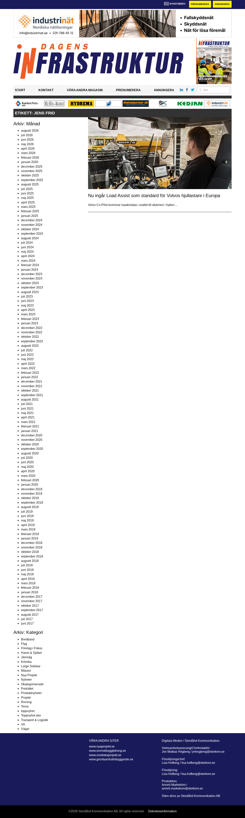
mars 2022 (28, 368)
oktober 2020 (30, 444)
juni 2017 (27, 623)
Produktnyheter (31, 693)
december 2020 (31, 435)
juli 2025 (27, 189)
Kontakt (46, 90)
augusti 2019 (30, 507)
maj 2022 (27, 359)
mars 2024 (28, 260)
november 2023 (31, 278)
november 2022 (31, 332)
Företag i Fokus (31, 648)
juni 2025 (27, 193)
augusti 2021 (30, 399)
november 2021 (31, 386)
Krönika (26, 661)
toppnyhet (27, 711)
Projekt (26, 697)
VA (23, 724)
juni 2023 (27, 300)
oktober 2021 (30, 390)
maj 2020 (27, 466)
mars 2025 (28, 206)
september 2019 (32, 502)
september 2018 (32, 556)
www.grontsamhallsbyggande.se (111, 759)
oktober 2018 (30, 551)
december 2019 (31, 489)
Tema (25, 706)
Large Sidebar (30, 666)
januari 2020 (29, 484)
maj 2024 (27, 251)
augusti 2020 (30, 453)
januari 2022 (29, 377)
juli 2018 (27, 565)
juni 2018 (27, 569)
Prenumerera (200, 4)
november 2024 (31, 224)
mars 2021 (28, 422)
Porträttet (27, 688)
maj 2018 (27, 574)
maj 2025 (27, 197)
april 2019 (28, 525)
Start (20, 90)
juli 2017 (27, 619)
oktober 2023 (30, 283)
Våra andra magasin (85, 90)
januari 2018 (29, 592)
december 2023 (31, 274)
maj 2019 (27, 520)
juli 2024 (27, 242)
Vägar (25, 728)
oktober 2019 (30, 498)
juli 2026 (27, 135)
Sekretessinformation (162, 811)
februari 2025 (30, 211)
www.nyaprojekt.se (102, 746)
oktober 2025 (30, 175)
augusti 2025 (30, 184)
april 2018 (28, 578)
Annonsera (222, 4)
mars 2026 (28, 153)
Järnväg (26, 657)
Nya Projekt (29, 675)
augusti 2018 (30, 560)
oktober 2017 (30, 605)
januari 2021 (29, 431)
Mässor (26, 670)
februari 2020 (30, 480)
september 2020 (32, 448)
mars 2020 (28, 475)
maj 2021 (27, 413)
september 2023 (32, 287)
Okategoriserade (32, 684)
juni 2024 (27, 247)
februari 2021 (30, 426)
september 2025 (32, 180)
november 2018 (31, 547)
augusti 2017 (30, 614)
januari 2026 (29, 162)
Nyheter (26, 679)
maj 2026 (27, 144)
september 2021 (32, 395)
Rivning (26, 702)
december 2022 (31, 327)
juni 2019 (27, 516)
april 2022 (28, 363)
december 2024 (31, 220)
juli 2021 (27, 404)
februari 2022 (30, 372)
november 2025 (31, 171)
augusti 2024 (30, 238)
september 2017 (32, 610)
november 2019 (31, 493)
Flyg (24, 643)
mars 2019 (28, 529)
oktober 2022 (30, 336)
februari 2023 (30, 318)
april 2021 (28, 417)
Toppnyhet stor (31, 715)
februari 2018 (30, 587)
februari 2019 (30, 534)
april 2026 (28, 148)
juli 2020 (27, 457)
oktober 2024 (30, 229)
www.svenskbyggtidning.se (107, 750)
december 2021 (31, 381)
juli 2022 (27, 350)
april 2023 (28, 309)
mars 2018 (28, 583)
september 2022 (32, 341)
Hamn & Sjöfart (31, 652)
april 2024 (28, 256)
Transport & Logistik (34, 720)
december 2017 (31, 596)
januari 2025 (29, 215)
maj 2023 (27, 305)
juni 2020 (27, 462)
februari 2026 (30, 157)
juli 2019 (27, 511)
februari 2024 (30, 265)
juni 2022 (27, 354)
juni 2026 (27, 139)
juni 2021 (27, 408)
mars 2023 (28, 314)
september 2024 (32, 233)
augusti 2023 (30, 292)
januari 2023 (29, 323)
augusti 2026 (30, 130)
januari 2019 (29, 538)
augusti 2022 (30, 345)
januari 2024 (29, 269)
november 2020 (31, 439)
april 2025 (28, 202)
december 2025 (31, 166)
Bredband (27, 639)
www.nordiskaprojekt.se (105, 755)
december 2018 (31, 542)
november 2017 (31, 601)
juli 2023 (27, 296)
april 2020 (28, 471)
